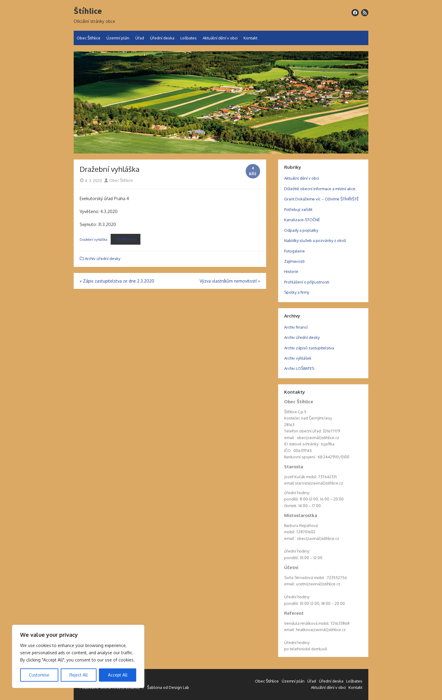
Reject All (78, 674)
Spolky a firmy (296, 292)
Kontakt (250, 38)
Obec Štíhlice (88, 38)
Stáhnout (125, 239)
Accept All (117, 674)
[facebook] (355, 12)
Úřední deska (162, 38)
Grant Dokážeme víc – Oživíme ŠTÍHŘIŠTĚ (321, 199)
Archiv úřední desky (102, 258)
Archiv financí (296, 327)
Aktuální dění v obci (220, 38)
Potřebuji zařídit (298, 209)
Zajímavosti (294, 261)
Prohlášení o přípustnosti (306, 282)
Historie (291, 271)
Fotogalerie (294, 251)
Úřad (139, 38)
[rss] (364, 12)
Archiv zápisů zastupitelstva (309, 347)
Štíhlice (88, 11)
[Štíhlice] (221, 102)
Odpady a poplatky (301, 230)
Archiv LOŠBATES (299, 368)
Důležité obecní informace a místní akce (319, 188)
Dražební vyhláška (93, 239)
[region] (78, 656)
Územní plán (117, 38)
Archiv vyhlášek (298, 358)
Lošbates (188, 38)
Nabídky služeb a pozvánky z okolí (315, 240)
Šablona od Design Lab (168, 687)
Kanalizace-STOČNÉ (302, 219)
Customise (39, 674)
